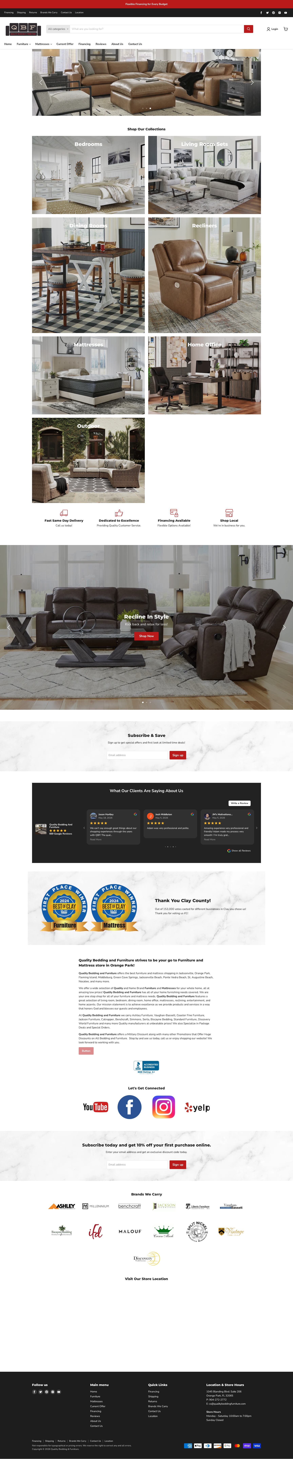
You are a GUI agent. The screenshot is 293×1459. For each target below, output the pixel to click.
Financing (9, 12)
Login (274, 29)
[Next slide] (251, 82)
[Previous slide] (41, 82)
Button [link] (86, 1051)
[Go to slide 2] (170, 846)
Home (8, 44)
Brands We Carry (48, 12)
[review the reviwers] (135, 815)
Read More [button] (95, 839)
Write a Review (239, 803)
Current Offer (64, 44)
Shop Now (277, 639)
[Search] (248, 29)
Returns (33, 12)
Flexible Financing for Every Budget (146, 4)
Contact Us (66, 12)
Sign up (177, 755)
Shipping (21, 12)
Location (79, 12)
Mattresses (42, 44)
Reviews (101, 44)
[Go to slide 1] (168, 846)
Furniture (23, 44)
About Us (117, 44)
